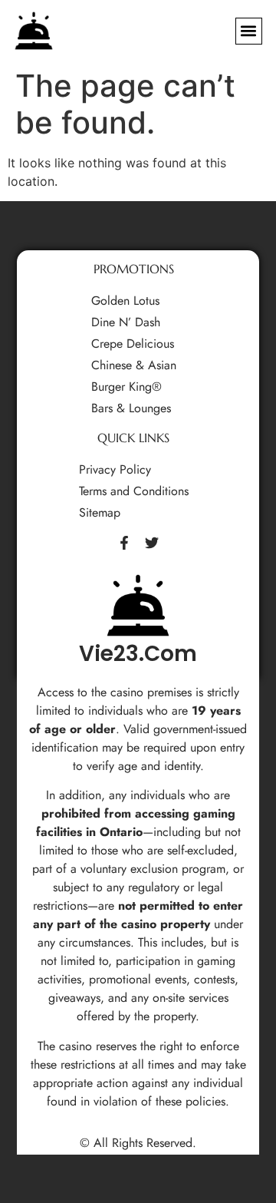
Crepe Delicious (132, 344)
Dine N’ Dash (125, 322)
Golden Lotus (125, 301)
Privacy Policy (115, 470)
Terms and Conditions (134, 491)
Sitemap (99, 513)
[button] (248, 31)
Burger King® (126, 387)
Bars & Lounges (131, 408)
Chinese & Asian (133, 365)
